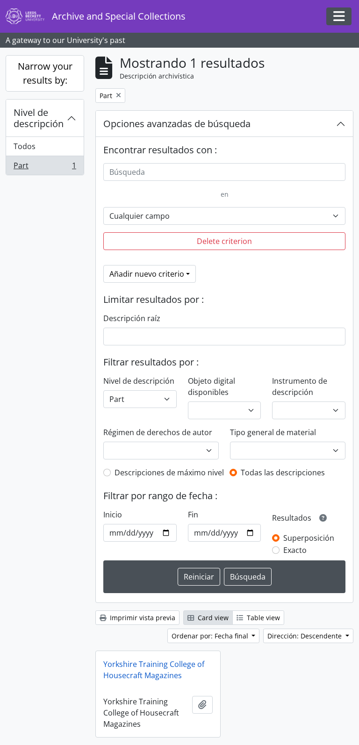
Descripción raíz (131, 318)
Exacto (295, 550)
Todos (25, 146)
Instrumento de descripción (299, 386)
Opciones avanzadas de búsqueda (177, 123)
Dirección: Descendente (305, 635)
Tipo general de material (273, 432)
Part (44, 167)
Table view (262, 617)
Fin (193, 514)
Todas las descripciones (283, 472)
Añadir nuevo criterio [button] (146, 274)
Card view (212, 617)
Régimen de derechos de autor (157, 432)
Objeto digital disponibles (211, 386)
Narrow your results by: (45, 73)
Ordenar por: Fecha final (211, 635)
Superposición (308, 538)
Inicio (112, 514)
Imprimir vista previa (141, 617)
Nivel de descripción (39, 118)
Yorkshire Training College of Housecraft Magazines (153, 670)
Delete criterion (224, 241)
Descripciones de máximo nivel (169, 472)
